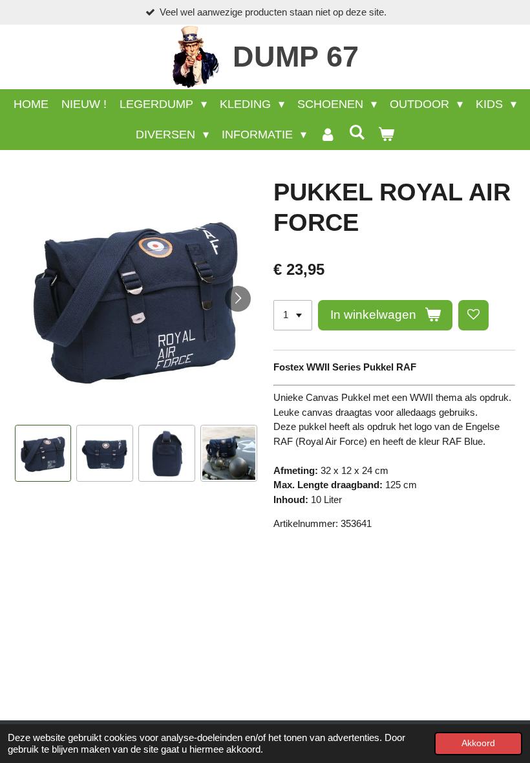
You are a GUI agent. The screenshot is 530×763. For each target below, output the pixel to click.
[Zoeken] (357, 133)
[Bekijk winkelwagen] (386, 135)
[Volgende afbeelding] (238, 299)
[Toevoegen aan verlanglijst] (473, 315)
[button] (43, 453)
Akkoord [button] (478, 743)
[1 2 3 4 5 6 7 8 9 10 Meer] (292, 315)
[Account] (327, 135)
